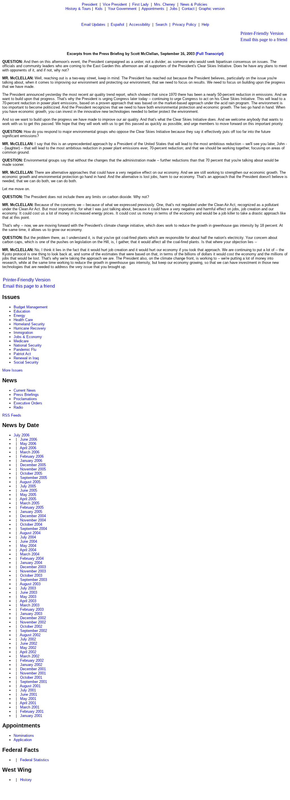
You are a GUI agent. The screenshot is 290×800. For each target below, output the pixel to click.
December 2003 (33, 567)
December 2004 (33, 516)
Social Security (26, 362)
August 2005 (30, 482)
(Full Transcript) (209, 54)
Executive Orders (28, 403)
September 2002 (33, 631)
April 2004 (28, 550)
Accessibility (139, 24)
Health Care (23, 320)
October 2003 (31, 575)
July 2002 (28, 639)
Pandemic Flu (25, 349)
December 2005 (33, 465)
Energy (19, 315)
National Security (28, 345)
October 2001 (31, 677)
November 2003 (33, 571)
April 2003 (28, 601)
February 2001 (32, 711)
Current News (25, 390)
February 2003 (32, 609)
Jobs (174, 9)
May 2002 (28, 648)
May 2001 (28, 699)
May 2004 (28, 546)
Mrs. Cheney (164, 4)
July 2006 (21, 435)
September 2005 (33, 478)
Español (117, 24)
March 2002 (29, 656)
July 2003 (28, 588)
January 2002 (31, 665)
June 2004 (28, 541)
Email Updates (93, 24)
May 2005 (28, 495)
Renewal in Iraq (26, 358)
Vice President (115, 4)
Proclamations (25, 399)
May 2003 (28, 597)
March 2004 (29, 554)
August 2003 (30, 584)
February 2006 (32, 456)
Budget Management (31, 307)
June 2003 (28, 592)
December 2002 (33, 618)
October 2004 (31, 524)
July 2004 (28, 537)
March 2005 (29, 503)
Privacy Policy (184, 24)
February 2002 (32, 660)
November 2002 (33, 622)
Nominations (24, 735)
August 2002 (30, 635)
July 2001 (28, 690)
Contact (188, 9)
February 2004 (32, 558)
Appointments (153, 9)
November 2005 (33, 469)
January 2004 (31, 563)
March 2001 (29, 707)
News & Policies (193, 4)
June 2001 (28, 694)
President (89, 4)
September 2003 (33, 580)
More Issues (12, 370)
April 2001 (28, 703)
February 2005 (32, 507)
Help (205, 24)
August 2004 (30, 533)
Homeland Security (29, 324)
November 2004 (33, 520)
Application (23, 740)
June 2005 (28, 490)
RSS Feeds (11, 415)
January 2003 (31, 614)
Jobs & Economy (28, 337)
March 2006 (29, 452)
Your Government (122, 9)
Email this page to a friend (263, 39)
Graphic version (212, 9)
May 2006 (28, 444)
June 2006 (28, 439)
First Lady (140, 4)
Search (161, 24)
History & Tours (78, 9)
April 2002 (28, 652)
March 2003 (29, 605)
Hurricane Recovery (30, 328)
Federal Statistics (34, 760)
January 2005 (31, 512)
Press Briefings (26, 394)
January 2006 (31, 461)
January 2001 (31, 716)
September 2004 (33, 529)
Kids (99, 9)
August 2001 (30, 686)
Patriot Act (22, 354)
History (26, 780)
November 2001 (33, 673)
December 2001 (33, 669)
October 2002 (31, 626)
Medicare (21, 341)
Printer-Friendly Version (261, 33)
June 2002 (28, 643)
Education (22, 311)
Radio (18, 407)
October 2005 (31, 473)
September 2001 (33, 682)
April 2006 (28, 448)
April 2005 (28, 499)
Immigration (23, 332)
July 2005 (28, 486)
